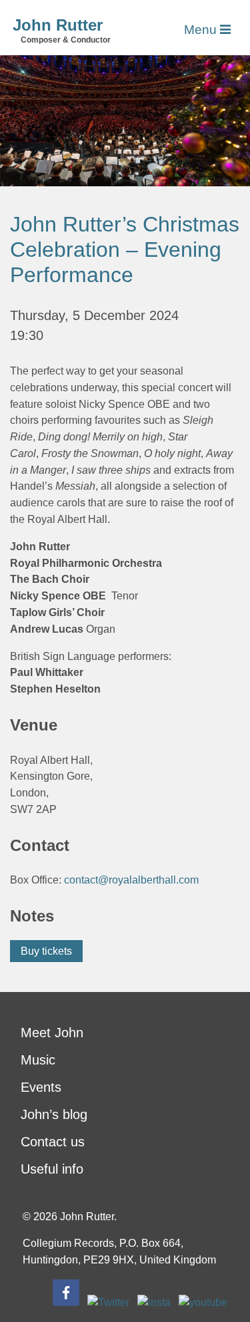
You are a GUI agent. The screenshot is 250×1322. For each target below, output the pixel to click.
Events (41, 1087)
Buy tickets (46, 951)
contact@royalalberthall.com (131, 880)
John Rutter (58, 25)
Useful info (52, 1169)
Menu (202, 29)
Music (38, 1060)
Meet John (52, 1032)
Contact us (53, 1141)
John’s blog (54, 1114)
